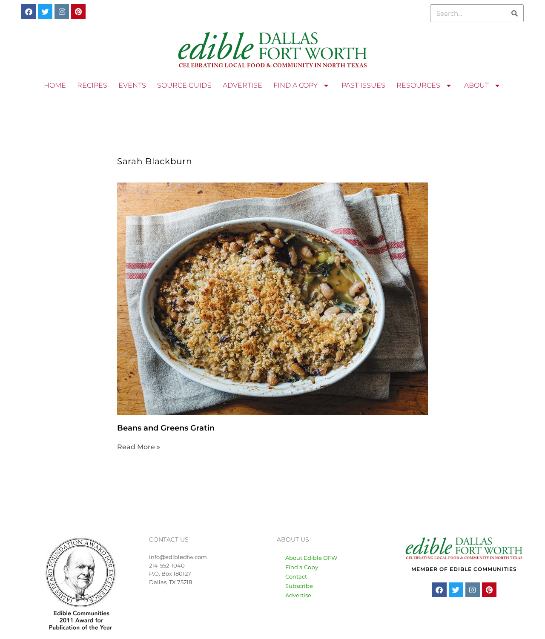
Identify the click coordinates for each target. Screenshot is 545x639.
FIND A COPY (295, 85)
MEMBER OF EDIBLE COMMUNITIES (464, 569)
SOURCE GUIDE (184, 85)
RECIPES (92, 85)
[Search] (514, 13)
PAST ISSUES (363, 85)
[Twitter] (45, 11)
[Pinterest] (78, 11)
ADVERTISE (242, 85)
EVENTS (132, 85)
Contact (296, 576)
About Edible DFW (311, 557)
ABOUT (476, 85)
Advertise (298, 595)
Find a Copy (301, 567)
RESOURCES (418, 85)
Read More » (138, 447)
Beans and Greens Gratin (166, 428)
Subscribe (299, 585)
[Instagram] (61, 11)
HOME (55, 85)
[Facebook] (28, 11)
